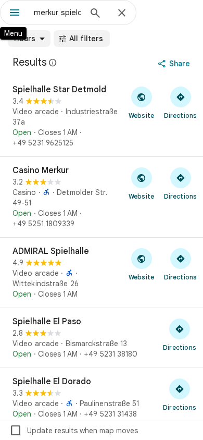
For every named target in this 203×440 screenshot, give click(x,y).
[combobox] (57, 12)
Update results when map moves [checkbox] (73, 430)
